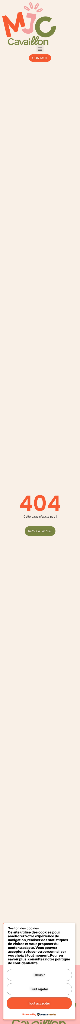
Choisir (39, 975)
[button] (40, 48)
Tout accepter (39, 1003)
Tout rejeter (39, 989)
